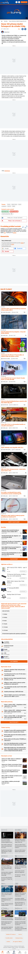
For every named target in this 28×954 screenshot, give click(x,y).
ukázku (14, 232)
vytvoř (12, 244)
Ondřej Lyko (5, 335)
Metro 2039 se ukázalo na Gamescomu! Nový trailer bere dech (12, 776)
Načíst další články (14, 522)
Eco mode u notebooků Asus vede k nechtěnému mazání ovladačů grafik (11, 493)
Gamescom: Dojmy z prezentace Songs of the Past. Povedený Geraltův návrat (12, 765)
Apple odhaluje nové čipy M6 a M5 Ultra (12, 447)
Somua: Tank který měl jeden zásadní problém (7, 904)
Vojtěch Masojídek (7, 312)
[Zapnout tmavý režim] (19, 2)
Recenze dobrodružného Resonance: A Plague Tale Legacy (6, 879)
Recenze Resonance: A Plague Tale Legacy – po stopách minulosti (20, 904)
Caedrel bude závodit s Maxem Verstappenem (20, 871)
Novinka (5, 21)
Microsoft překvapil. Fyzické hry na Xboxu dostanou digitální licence (11, 770)
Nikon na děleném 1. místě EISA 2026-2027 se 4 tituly (20, 918)
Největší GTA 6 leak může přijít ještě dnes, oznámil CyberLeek (6, 851)
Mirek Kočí (6, 32)
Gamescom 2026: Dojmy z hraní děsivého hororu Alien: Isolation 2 (21, 846)
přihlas (22, 242)
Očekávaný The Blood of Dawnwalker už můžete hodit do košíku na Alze (12, 355)
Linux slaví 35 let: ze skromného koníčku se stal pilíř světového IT (13, 425)
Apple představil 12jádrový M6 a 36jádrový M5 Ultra (7, 928)
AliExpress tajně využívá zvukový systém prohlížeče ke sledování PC (12, 516)
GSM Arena (7, 170)
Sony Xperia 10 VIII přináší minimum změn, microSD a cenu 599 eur (20, 923)
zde (5, 232)
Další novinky (14, 559)
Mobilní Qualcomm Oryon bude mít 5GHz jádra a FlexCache (6, 923)
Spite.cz (3, 767)
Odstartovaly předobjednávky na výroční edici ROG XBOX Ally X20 (14, 402)
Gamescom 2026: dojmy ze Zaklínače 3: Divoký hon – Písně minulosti (12, 759)
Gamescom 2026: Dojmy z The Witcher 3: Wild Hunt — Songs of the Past (20, 841)
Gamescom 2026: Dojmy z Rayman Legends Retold (20, 851)
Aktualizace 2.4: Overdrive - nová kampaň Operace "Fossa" (7, 900)
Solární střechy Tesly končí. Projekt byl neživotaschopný (7, 918)
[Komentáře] (19, 29)
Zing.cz (3, 761)
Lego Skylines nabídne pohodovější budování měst (11, 782)
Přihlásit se (24, 2)
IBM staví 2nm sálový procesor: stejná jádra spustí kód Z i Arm (13, 469)
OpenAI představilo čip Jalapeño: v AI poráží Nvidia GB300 (13, 332)
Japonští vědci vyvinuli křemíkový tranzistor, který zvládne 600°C (13, 309)
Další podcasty (14, 722)
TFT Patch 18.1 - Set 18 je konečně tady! (20, 875)
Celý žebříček (14, 661)
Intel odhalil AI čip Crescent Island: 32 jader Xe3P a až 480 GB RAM (13, 378)
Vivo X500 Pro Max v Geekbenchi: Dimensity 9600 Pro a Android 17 (21, 929)
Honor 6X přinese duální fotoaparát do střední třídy (18, 21)
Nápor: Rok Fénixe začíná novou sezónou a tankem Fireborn (6, 894)
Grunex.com (4, 773)
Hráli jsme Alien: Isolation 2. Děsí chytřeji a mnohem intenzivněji (7, 874)
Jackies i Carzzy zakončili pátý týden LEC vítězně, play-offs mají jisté (21, 867)
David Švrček (5, 404)
